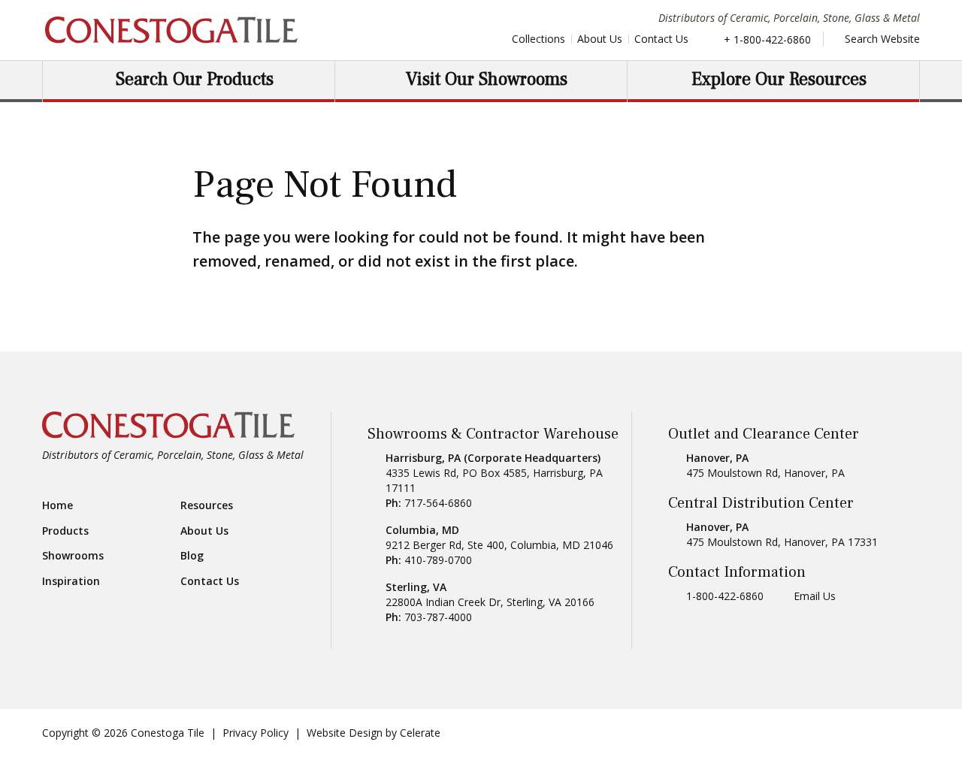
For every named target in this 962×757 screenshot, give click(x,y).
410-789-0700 (438, 560)
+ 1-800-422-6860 (767, 39)
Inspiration (71, 581)
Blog (192, 555)
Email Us (815, 596)
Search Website (881, 39)
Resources (206, 505)
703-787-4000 (438, 617)
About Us (599, 39)
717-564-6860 (438, 503)
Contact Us (661, 39)
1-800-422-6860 (725, 596)
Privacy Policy (255, 732)
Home (57, 505)
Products (65, 531)
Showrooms (73, 555)
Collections (538, 39)
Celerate (420, 732)
